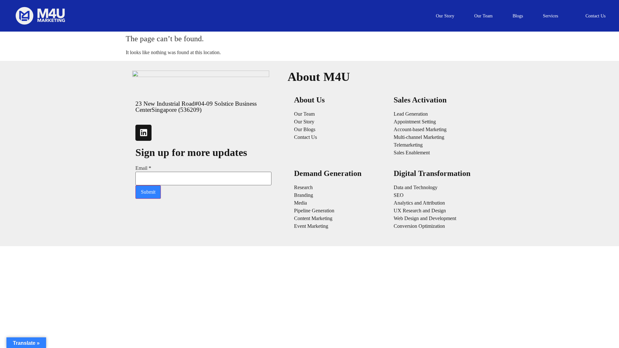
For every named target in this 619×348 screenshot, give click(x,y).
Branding (303, 195)
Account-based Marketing (420, 129)
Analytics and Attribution (419, 203)
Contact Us (305, 137)
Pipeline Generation (314, 210)
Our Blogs (304, 129)
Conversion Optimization (419, 226)
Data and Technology (415, 187)
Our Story (304, 121)
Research (303, 187)
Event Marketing (311, 226)
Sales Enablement (412, 152)
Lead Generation (411, 114)
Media (300, 203)
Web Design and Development (425, 218)
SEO (399, 195)
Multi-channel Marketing (419, 137)
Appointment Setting (415, 121)
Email (143, 168)
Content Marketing (313, 218)
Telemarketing (408, 145)
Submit (148, 192)
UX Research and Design (420, 210)
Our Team (304, 114)
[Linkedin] (143, 133)
